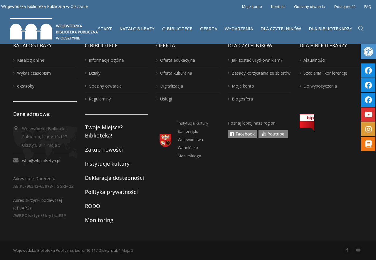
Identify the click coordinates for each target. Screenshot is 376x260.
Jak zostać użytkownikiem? (257, 60)
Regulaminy (100, 99)
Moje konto (252, 6)
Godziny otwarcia (309, 6)
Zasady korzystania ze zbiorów (261, 73)
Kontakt (278, 6)
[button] (368, 51)
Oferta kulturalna (176, 73)
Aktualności (314, 60)
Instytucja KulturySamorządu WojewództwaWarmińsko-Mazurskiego (193, 139)
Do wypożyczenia (320, 86)
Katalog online (30, 60)
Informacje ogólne (106, 60)
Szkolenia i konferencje (325, 73)
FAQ (367, 6)
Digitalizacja (171, 86)
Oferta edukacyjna (177, 60)
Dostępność (344, 6)
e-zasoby (25, 86)
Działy (94, 73)
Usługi (166, 99)
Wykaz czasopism (34, 73)
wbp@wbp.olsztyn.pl (41, 160)
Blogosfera (242, 99)
